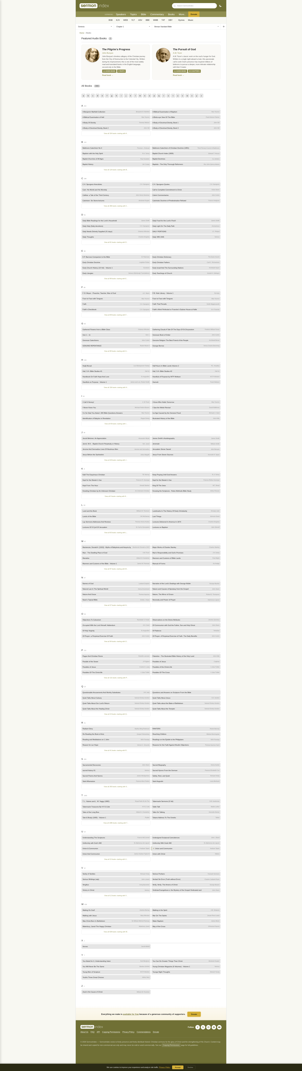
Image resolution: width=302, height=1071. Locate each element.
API (98, 1032)
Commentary (157, 14)
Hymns (181, 20)
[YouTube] (219, 1027)
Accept (178, 1067)
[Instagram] (208, 1027)
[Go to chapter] (223, 26)
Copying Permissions (111, 1032)
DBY (170, 20)
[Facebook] (197, 1027)
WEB (125, 20)
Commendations (144, 1032)
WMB (155, 20)
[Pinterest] (214, 1027)
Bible (143, 14)
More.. (182, 14)
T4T (163, 20)
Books (171, 14)
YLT (133, 20)
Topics (133, 14)
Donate (194, 14)
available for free (131, 1014)
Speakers (121, 14)
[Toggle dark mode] (220, 6)
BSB (111, 20)
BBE (148, 20)
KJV (118, 20)
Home (82, 33)
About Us (84, 1032)
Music (190, 20)
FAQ (92, 1032)
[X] (203, 1027)
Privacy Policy (128, 1032)
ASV (140, 20)
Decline (190, 1067)
